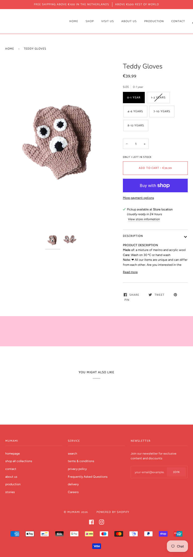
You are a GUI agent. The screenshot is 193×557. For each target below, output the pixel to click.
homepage (12, 453)
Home (9, 48)
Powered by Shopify (112, 512)
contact (10, 469)
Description (133, 236)
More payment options (138, 198)
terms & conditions (81, 461)
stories (10, 492)
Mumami (73, 512)
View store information (144, 219)
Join (176, 472)
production (13, 484)
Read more (130, 272)
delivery (73, 484)
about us (11, 476)
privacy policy (77, 469)
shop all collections (18, 461)
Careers (73, 492)
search (72, 453)
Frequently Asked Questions (88, 476)
